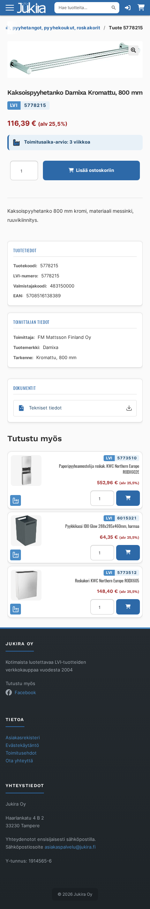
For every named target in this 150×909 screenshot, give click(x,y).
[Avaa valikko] (10, 8)
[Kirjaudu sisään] (127, 7)
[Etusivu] (33, 7)
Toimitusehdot (21, 753)
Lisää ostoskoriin (95, 170)
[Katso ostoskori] (141, 8)
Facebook (25, 692)
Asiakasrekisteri (23, 737)
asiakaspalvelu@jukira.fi (70, 847)
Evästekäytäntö (22, 745)
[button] (133, 50)
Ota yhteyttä (19, 760)
